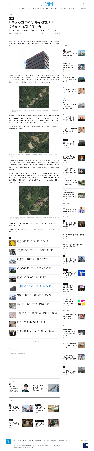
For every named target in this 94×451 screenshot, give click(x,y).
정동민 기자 (11, 33)
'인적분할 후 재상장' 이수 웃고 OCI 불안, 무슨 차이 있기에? (70, 79)
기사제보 (24, 440)
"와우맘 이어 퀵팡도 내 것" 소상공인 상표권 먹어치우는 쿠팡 (34, 295)
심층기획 (23, 8)
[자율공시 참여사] (85, 445)
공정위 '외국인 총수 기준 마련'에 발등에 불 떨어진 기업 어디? (70, 91)
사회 (61, 8)
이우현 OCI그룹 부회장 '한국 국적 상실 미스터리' (70, 209)
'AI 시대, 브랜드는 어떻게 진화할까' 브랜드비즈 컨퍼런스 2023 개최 (69, 287)
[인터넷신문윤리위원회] (84, 440)
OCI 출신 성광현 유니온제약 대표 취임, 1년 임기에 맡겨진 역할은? (69, 157)
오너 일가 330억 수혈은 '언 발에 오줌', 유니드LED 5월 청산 (69, 105)
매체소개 (14, 440)
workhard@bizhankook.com (15, 350)
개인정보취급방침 (37, 440)
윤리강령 (19, 440)
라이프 (74, 8)
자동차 (56, 8)
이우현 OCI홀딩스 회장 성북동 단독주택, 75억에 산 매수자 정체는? (70, 182)
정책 (42, 8)
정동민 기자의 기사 (12, 381)
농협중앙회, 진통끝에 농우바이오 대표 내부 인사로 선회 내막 (34, 268)
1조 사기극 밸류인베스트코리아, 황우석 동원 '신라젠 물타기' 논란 (35, 250)
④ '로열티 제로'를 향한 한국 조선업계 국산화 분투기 (69, 332)
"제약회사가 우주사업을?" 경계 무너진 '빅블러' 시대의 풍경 (69, 66)
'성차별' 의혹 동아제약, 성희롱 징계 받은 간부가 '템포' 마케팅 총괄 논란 (37, 313)
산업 (29, 8)
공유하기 (35, 341)
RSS (66, 440)
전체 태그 (70, 440)
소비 (51, 8)
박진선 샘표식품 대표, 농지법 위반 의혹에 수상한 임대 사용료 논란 (35, 331)
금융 (33, 8)
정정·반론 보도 (60, 440)
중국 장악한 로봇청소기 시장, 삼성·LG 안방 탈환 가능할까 (70, 345)
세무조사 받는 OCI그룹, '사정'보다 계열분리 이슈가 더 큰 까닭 (70, 130)
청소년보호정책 (54, 440)
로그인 (84, 3)
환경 (65, 8)
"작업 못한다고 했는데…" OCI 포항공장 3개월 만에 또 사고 (70, 52)
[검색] (12, 4)
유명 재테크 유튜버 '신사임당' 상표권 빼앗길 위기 (31, 322)
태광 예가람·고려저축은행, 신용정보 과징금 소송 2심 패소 (69, 370)
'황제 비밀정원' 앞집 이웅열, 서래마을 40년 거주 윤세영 (69, 195)
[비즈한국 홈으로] (47, 4)
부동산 (38, 8)
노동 (47, 8)
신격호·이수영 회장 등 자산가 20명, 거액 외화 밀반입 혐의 (73, 246)
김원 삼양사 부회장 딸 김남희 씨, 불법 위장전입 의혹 (32, 277)
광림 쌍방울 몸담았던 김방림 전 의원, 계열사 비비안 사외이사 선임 (69, 259)
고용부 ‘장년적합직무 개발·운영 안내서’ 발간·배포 (74, 236)
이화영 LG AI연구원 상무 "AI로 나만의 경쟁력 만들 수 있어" (70, 273)
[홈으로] (8, 441)
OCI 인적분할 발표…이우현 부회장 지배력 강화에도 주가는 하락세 (69, 118)
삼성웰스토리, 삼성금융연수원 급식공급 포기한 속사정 (32, 259)
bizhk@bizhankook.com (60, 445)
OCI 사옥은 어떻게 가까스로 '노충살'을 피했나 (68, 143)
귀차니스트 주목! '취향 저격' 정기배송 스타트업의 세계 (69, 316)
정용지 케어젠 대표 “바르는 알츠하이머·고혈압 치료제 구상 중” (69, 357)
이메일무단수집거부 (45, 440)
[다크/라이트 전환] (9, 4)
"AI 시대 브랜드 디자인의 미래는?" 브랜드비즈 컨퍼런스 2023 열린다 (69, 302)
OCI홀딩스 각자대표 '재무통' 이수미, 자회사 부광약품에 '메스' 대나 (69, 170)
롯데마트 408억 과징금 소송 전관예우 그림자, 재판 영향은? (69, 224)
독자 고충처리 (30, 440)
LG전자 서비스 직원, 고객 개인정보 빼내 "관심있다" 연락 (33, 304)
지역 (69, 8)
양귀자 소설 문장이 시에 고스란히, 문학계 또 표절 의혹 (32, 241)
